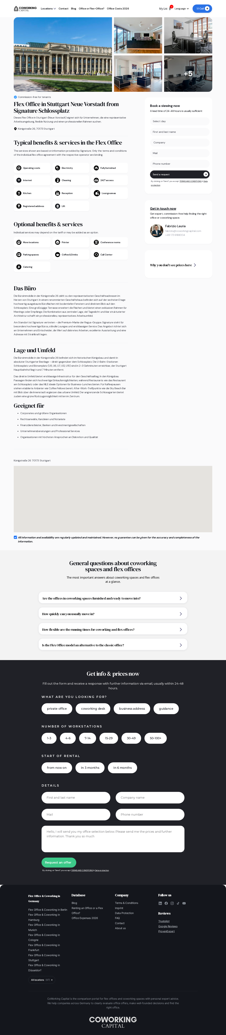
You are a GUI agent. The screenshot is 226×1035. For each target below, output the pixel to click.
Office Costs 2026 (118, 8)
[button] (48, 9)
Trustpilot (163, 921)
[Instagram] (172, 903)
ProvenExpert (166, 931)
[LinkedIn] (160, 903)
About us (120, 928)
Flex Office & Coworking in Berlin (47, 909)
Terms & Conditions (126, 903)
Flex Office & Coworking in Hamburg (44, 917)
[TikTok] (178, 903)
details (51, 785)
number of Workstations (72, 726)
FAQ (117, 918)
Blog (73, 8)
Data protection (102, 870)
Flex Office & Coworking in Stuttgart (44, 958)
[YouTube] (184, 903)
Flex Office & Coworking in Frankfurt (44, 947)
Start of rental (61, 756)
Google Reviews (167, 926)
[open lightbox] (63, 54)
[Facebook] (166, 903)
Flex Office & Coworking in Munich (44, 927)
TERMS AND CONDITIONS (191, 181)
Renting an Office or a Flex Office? (87, 910)
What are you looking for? (74, 697)
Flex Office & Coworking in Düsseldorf (44, 967)
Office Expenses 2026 (85, 918)
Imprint (119, 908)
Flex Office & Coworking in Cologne (44, 937)
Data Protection (124, 913)
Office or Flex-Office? (91, 8)
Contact (63, 8)
